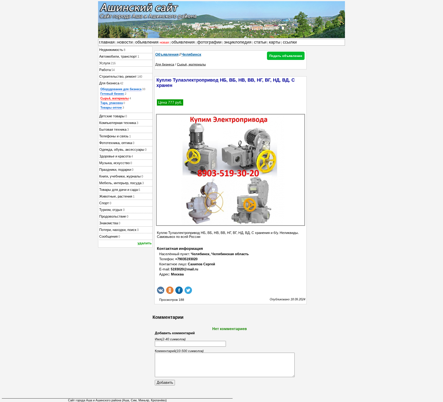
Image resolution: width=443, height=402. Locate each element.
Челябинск (191, 54)
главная (107, 42)
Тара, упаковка (111, 103)
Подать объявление (285, 56)
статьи (260, 42)
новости (125, 42)
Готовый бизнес (112, 93)
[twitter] (188, 290)
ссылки (290, 42)
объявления (152, 42)
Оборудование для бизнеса (120, 89)
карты (274, 42)
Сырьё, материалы (114, 98)
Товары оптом (111, 107)
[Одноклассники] (170, 290)
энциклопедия (237, 42)
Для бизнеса (164, 64)
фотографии (209, 42)
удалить (145, 243)
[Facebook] (179, 290)
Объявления (167, 54)
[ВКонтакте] (160, 290)
